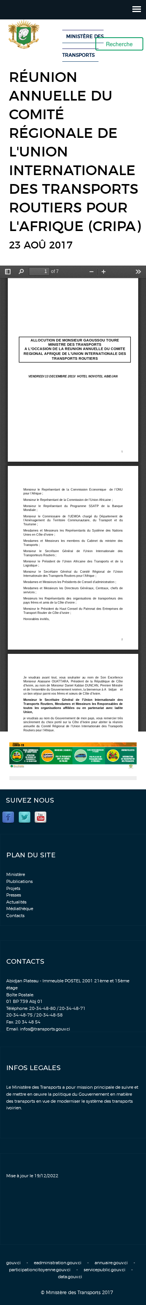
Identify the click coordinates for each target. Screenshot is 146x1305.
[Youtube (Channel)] (40, 816)
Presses (13, 895)
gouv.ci (13, 1263)
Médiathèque (19, 909)
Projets (13, 888)
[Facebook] (8, 816)
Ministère (15, 874)
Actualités (16, 902)
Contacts (15, 916)
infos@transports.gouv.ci (45, 1029)
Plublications (19, 881)
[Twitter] (24, 816)
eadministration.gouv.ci (57, 1263)
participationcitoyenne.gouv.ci (39, 1270)
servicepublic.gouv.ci (104, 1270)
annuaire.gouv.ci (111, 1263)
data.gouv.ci (70, 1277)
